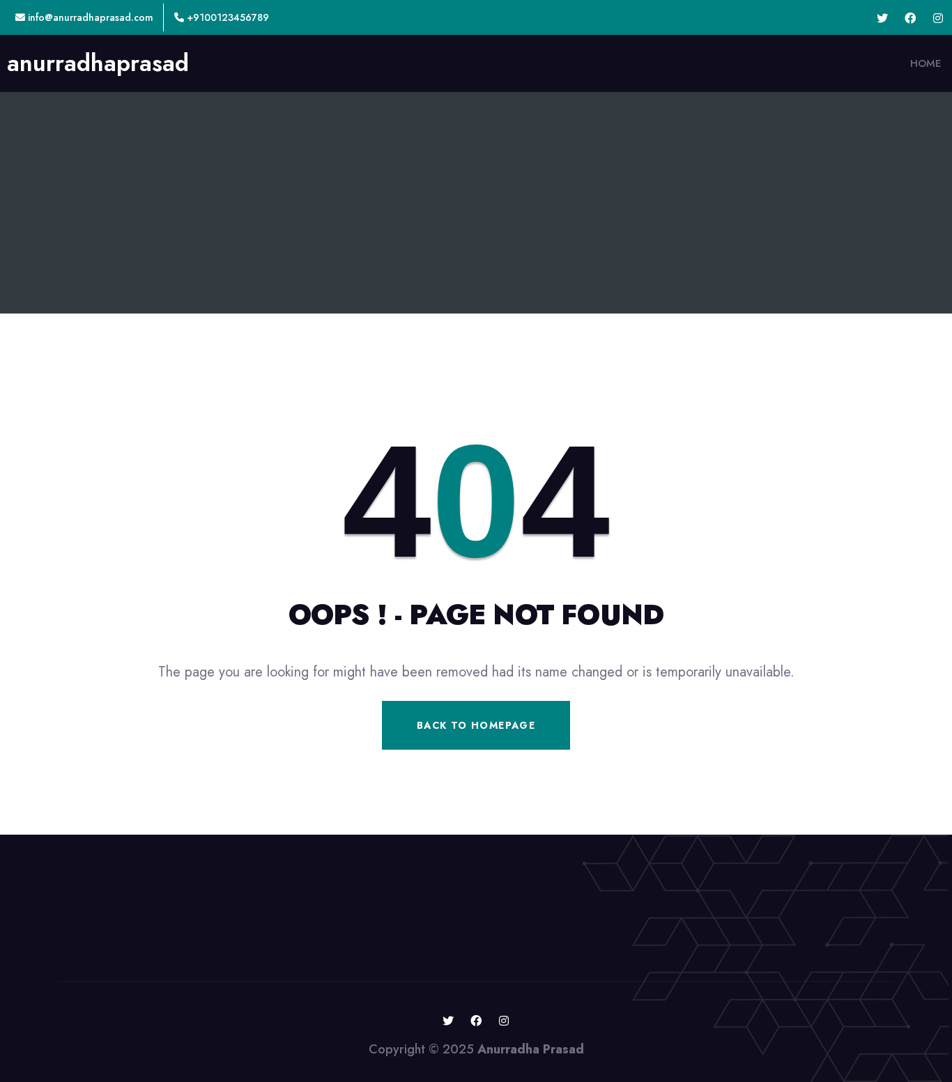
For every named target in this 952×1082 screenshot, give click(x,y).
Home (926, 63)
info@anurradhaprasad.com (89, 17)
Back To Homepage (476, 725)
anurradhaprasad (98, 63)
